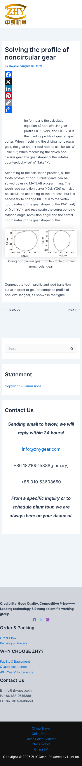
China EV (41, 749)
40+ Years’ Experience (16, 672)
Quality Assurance (13, 667)
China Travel (41, 728)
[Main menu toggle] (73, 14)
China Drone (41, 734)
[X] (41, 81)
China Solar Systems (41, 739)
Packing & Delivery (13, 643)
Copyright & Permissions (23, 386)
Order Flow (8, 638)
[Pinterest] (41, 95)
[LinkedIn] (41, 88)
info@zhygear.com (41, 449)
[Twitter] (41, 620)
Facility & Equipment (15, 662)
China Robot (41, 744)
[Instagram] (48, 620)
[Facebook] (41, 74)
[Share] (41, 109)
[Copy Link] (41, 102)
